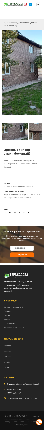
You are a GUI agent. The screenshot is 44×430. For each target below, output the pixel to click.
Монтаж (7, 319)
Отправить (22, 254)
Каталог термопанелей (13, 307)
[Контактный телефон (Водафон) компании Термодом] (26, 4)
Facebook (7, 345)
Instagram (7, 351)
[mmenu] (38, 4)
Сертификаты (9, 323)
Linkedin (7, 362)
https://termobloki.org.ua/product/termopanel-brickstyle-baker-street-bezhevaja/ (22, 196)
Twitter (7, 367)
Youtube (7, 356)
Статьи (7, 315)
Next (38, 75)
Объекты (7, 311)
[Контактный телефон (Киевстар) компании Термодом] (31, 4)
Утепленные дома (14, 22)
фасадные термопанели (14, 327)
